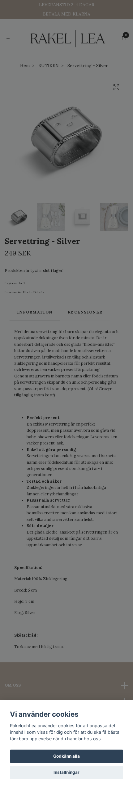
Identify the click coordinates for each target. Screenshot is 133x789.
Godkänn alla (66, 756)
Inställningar (66, 772)
